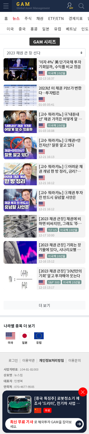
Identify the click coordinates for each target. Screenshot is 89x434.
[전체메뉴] (6, 6)
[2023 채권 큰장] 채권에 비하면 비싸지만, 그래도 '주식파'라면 (60, 221)
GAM (33, 6)
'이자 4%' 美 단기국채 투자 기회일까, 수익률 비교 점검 (60, 64)
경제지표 (76, 18)
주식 (28, 18)
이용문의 (74, 360)
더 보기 (44, 305)
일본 (45, 29)
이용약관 (28, 360)
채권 (39, 18)
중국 (22, 29)
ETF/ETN (56, 18)
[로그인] (70, 6)
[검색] (81, 6)
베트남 (71, 29)
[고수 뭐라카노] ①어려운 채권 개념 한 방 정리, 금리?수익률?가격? (61, 169)
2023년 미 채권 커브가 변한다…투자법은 (60, 90)
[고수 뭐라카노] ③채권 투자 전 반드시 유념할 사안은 (61, 195)
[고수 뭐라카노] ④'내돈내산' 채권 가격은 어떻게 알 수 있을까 (60, 117)
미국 (10, 29)
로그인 (13, 360)
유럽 (57, 29)
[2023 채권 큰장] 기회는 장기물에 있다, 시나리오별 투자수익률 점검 (60, 247)
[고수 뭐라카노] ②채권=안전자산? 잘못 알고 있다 (60, 143)
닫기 (82, 391)
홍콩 (33, 29)
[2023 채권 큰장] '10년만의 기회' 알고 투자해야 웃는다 (60, 273)
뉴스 (16, 18)
